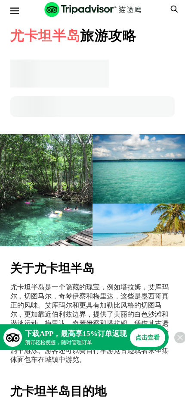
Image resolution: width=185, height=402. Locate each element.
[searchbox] (173, 9)
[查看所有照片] (46, 190)
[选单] (14, 11)
